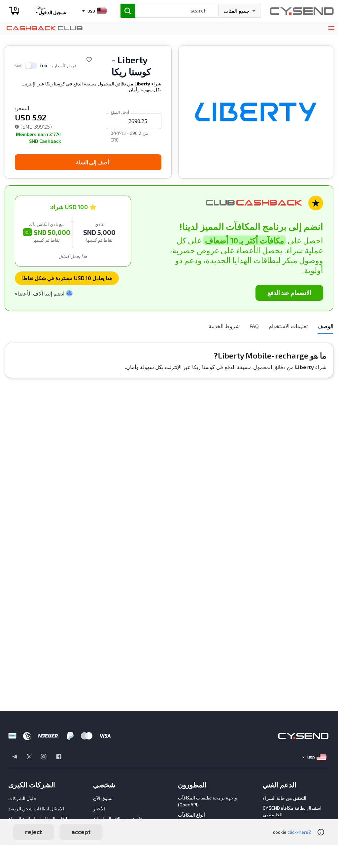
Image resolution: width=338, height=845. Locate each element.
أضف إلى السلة (92, 162)
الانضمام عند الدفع (289, 292)
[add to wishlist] (89, 60)
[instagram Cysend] (43, 757)
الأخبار (99, 808)
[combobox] (171, 10)
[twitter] (29, 757)
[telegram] (15, 757)
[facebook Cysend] (58, 757)
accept (81, 831)
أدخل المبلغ (120, 112)
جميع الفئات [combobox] (236, 11)
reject (33, 831)
